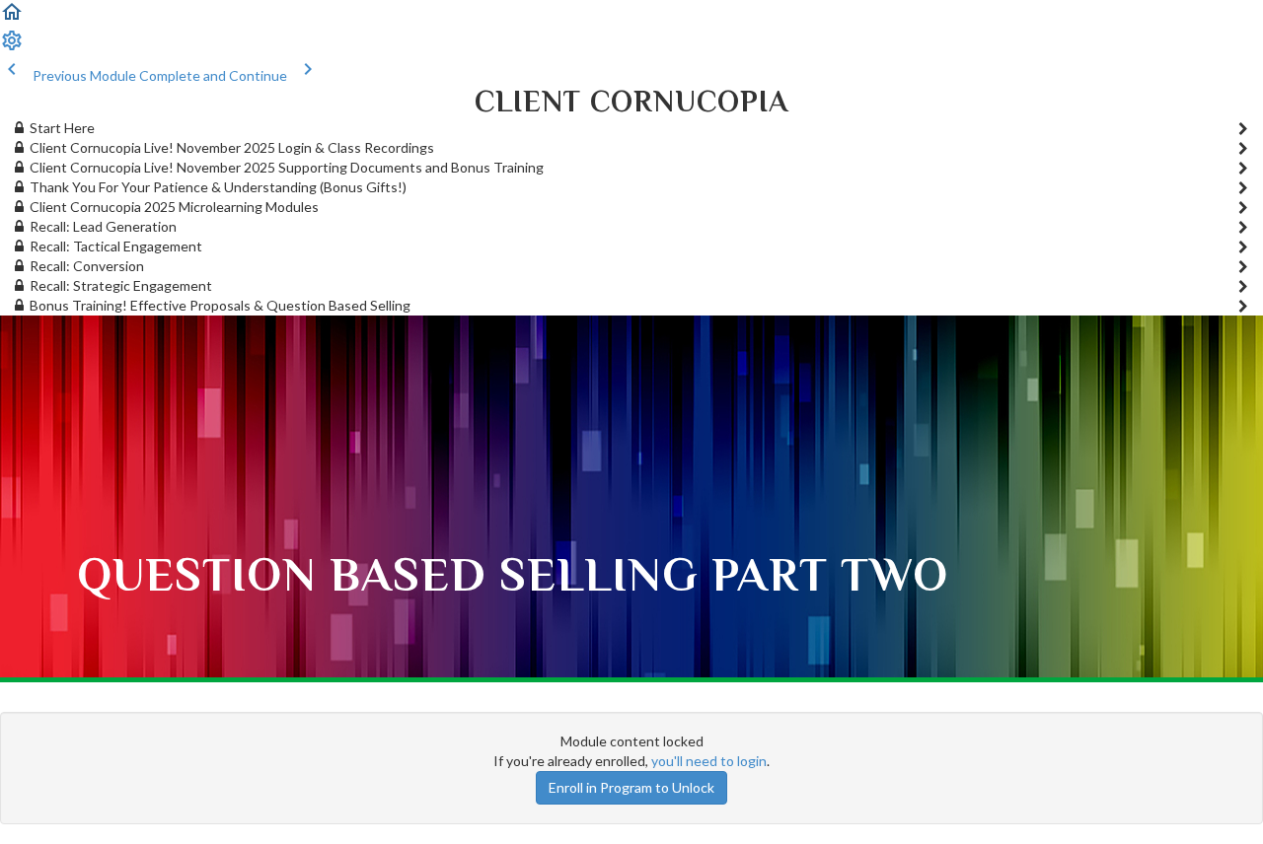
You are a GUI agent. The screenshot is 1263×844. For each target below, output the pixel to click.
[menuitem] (12, 46)
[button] (12, 18)
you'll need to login (709, 760)
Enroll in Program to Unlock (631, 787)
